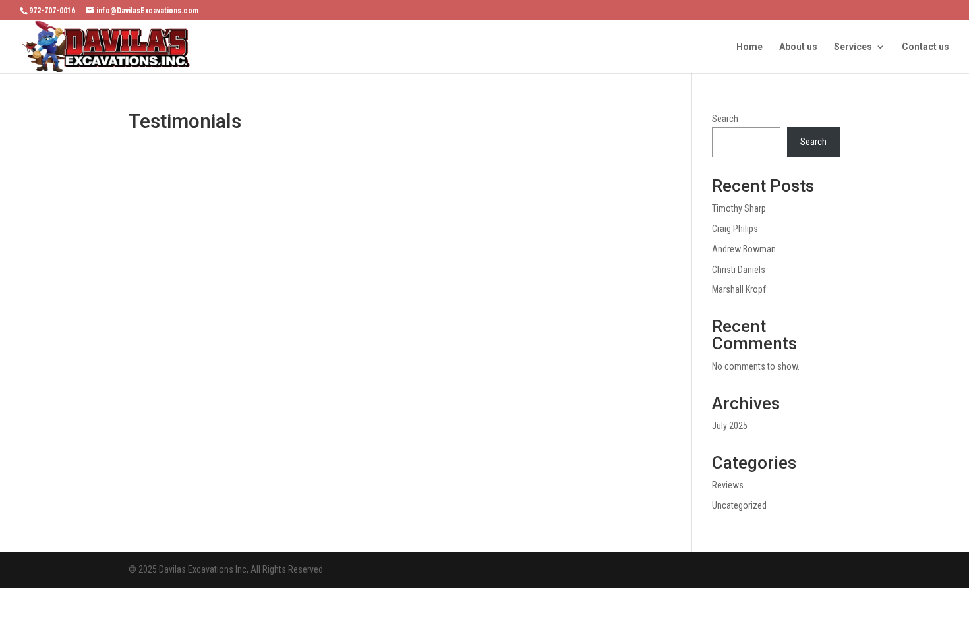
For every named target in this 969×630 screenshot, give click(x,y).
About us (798, 47)
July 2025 (730, 425)
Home (749, 47)
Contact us (925, 47)
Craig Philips (735, 228)
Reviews (728, 485)
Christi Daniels (738, 269)
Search (725, 118)
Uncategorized (739, 505)
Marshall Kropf (739, 289)
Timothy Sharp (739, 208)
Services (853, 47)
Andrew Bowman (744, 249)
